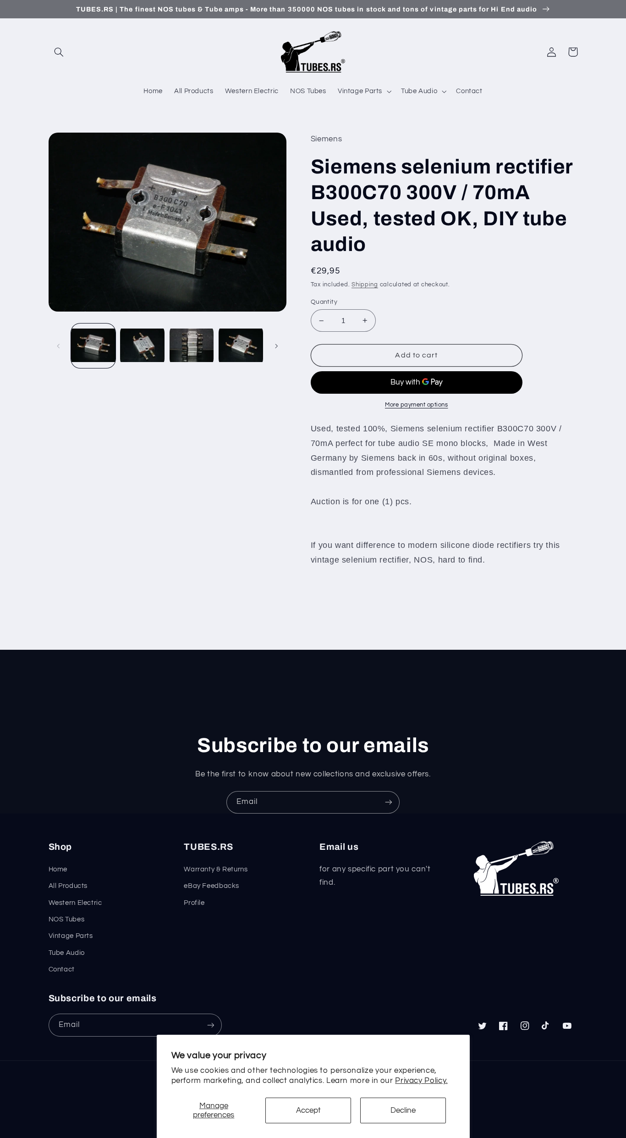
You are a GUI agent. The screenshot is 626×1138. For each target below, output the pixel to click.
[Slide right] (276, 346)
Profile (194, 902)
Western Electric (75, 902)
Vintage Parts (71, 935)
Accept (308, 1110)
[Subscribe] (388, 802)
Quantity (324, 302)
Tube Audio (67, 952)
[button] (59, 51)
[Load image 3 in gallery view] (192, 346)
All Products (68, 885)
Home (58, 869)
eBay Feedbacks (211, 885)
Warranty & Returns (215, 869)
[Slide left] (59, 346)
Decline (403, 1110)
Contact (62, 969)
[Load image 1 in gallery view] (93, 346)
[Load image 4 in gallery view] (241, 346)
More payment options (416, 405)
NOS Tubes (67, 919)
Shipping (364, 285)
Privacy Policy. (421, 1081)
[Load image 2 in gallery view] (142, 346)
